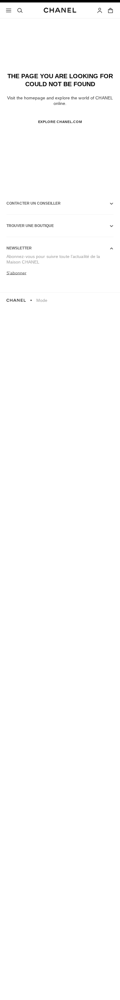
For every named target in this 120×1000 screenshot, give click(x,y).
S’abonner (16, 273)
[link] (110, 10)
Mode (41, 300)
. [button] (60, 131)
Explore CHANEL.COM (60, 122)
